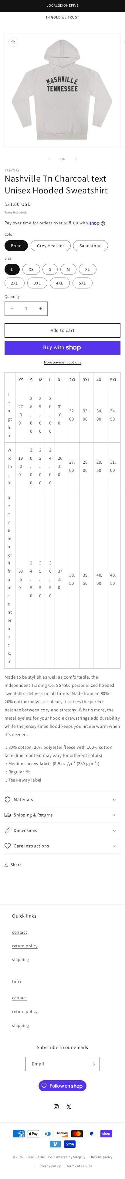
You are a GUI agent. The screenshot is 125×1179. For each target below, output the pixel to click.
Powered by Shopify (70, 1156)
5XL (82, 283)
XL (87, 269)
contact (19, 932)
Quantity (12, 296)
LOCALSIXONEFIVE (39, 1156)
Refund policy (102, 1157)
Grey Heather (50, 245)
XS (31, 269)
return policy (25, 946)
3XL (37, 283)
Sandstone (90, 245)
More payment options (62, 362)
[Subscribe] (93, 1064)
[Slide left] (49, 159)
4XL (59, 283)
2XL (14, 283)
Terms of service (79, 1166)
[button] (62, 799)
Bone (16, 245)
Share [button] (16, 864)
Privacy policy (50, 1166)
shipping (20, 959)
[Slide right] (76, 159)
